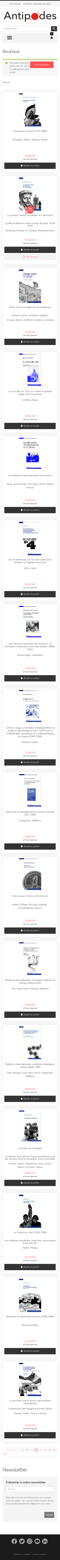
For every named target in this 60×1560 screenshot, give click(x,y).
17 (23, 1450)
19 (31, 1450)
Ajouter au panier (31, 165)
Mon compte (15, 3)
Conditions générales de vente (36, 3)
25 (5, 1454)
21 (41, 1450)
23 (49, 1450)
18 (27, 1450)
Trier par (6, 82)
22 (45, 1450)
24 (54, 1450)
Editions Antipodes (22, 1554)
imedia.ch (43, 1554)
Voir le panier (41, 65)
